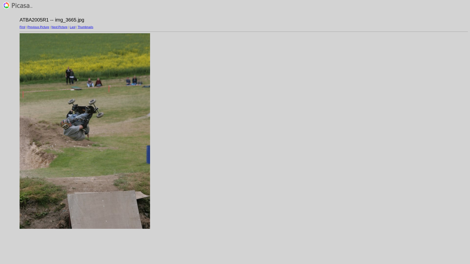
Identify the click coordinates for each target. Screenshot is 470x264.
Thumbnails (85, 27)
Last (72, 27)
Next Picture (59, 27)
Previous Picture (38, 27)
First (22, 27)
